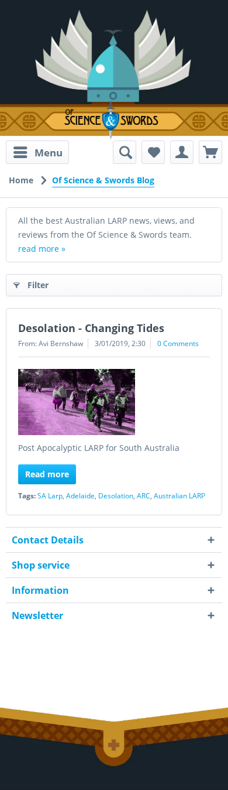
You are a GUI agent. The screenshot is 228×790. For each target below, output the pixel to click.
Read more (47, 474)
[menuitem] (37, 152)
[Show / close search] (124, 152)
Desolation (115, 496)
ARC (143, 496)
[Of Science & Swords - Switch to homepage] (114, 120)
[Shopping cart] (210, 152)
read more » (41, 248)
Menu (48, 152)
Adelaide (80, 496)
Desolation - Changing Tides (91, 328)
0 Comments (178, 343)
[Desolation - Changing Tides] (114, 402)
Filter (38, 284)
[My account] (182, 152)
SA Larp (50, 496)
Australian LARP (179, 496)
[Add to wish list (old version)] (153, 152)
